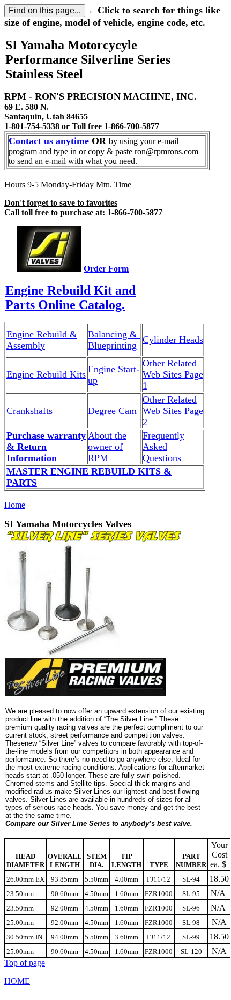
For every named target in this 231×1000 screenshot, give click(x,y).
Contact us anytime (49, 141)
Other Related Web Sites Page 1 (173, 374)
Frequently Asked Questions (163, 446)
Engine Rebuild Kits (46, 374)
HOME (17, 981)
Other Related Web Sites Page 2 (173, 410)
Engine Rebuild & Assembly (41, 340)
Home (14, 504)
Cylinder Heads (173, 339)
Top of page (24, 962)
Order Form (106, 268)
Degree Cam (112, 410)
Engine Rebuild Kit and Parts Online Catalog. (70, 297)
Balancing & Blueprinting (114, 340)
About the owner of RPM (107, 446)
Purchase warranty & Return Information (46, 446)
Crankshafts (29, 410)
